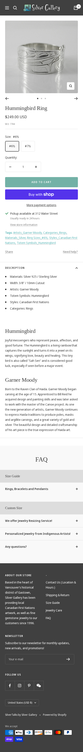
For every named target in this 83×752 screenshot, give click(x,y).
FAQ (48, 618)
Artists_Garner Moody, (28, 233)
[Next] (76, 98)
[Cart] (76, 8)
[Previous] (7, 98)
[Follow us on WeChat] (38, 685)
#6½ (12, 146)
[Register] (68, 659)
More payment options (41, 205)
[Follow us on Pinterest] (29, 685)
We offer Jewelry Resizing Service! (28, 521)
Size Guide (53, 603)
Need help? (70, 252)
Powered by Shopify (54, 715)
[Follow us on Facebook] (10, 685)
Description (15, 268)
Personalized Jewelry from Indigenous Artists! (37, 534)
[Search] (15, 8)
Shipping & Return (57, 595)
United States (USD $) (20, 702)
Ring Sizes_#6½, (38, 238)
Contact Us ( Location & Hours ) (61, 584)
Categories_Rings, (55, 233)
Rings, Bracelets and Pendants (26, 489)
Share (9, 252)
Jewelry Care (54, 610)
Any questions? (16, 547)
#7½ (28, 146)
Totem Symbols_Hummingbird (36, 243)
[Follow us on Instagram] (19, 685)
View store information (23, 225)
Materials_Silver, (15, 238)
